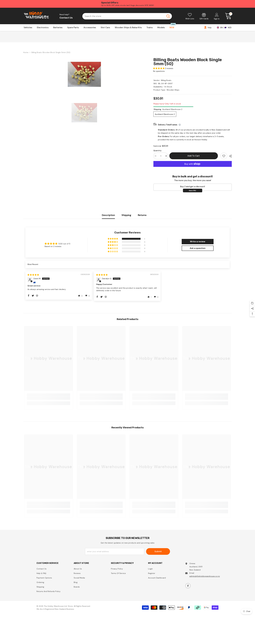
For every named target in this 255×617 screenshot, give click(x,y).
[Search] (127, 16)
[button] (159, 68)
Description (108, 215)
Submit (158, 551)
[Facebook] (188, 585)
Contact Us (66, 17)
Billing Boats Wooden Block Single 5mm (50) (187, 62)
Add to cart (194, 155)
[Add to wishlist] (223, 156)
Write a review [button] (197, 241)
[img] (33, 275)
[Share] (229, 156)
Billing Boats (166, 80)
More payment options (192, 168)
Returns (142, 215)
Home (25, 52)
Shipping (126, 215)
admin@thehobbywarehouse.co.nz (204, 576)
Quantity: (157, 150)
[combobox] (123, 16)
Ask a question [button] (197, 248)
